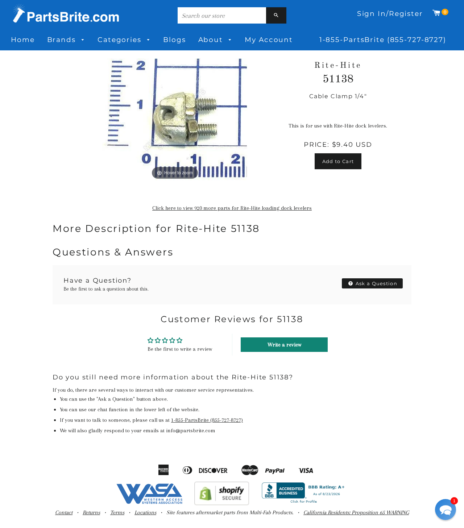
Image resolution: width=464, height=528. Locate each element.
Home (23, 40)
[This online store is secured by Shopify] (221, 503)
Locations (145, 512)
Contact (63, 512)
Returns (91, 512)
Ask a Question (376, 283)
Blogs (174, 40)
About (211, 40)
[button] (445, 509)
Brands (62, 40)
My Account (269, 40)
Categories (121, 40)
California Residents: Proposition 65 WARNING (356, 512)
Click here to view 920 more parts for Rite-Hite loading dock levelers (232, 208)
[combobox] (222, 15)
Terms (117, 512)
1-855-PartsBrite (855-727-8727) (382, 40)
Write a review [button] (284, 344)
